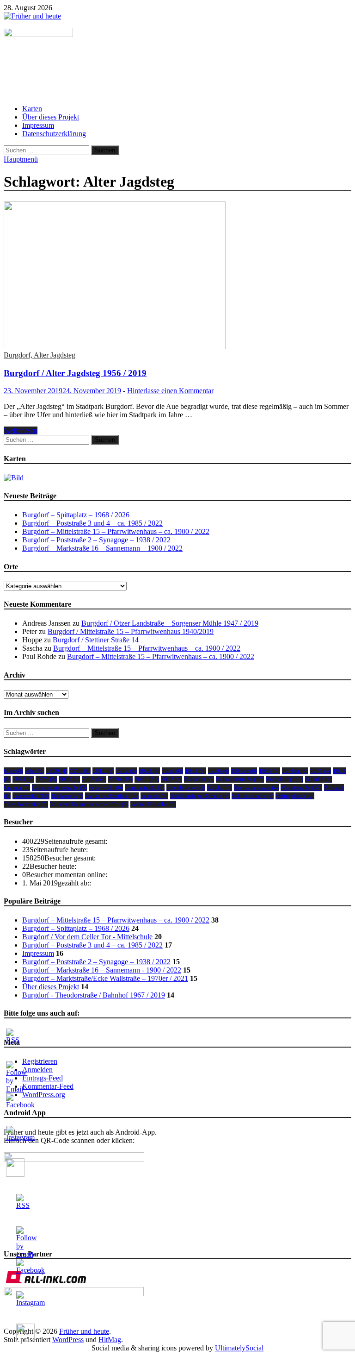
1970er (295, 770)
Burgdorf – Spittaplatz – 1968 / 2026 (75, 515)
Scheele (154, 795)
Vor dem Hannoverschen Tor (89, 804)
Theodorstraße (26, 804)
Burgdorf (284, 779)
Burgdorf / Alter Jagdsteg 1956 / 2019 (75, 373)
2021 (147, 779)
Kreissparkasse (256, 787)
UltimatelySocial (239, 1348)
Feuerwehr (106, 787)
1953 (195, 770)
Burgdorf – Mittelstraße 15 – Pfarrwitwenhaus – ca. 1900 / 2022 (115, 531)
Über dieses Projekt (50, 117)
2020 (120, 779)
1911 (103, 770)
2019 (94, 779)
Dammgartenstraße (59, 787)
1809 (56, 770)
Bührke (318, 779)
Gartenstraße (145, 787)
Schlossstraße (253, 795)
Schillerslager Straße (200, 795)
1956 (218, 770)
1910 (80, 770)
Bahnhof (199, 779)
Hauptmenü (21, 159)
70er (34, 770)
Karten (32, 109)
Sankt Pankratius (112, 795)
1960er (244, 770)
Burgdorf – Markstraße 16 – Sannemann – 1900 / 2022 (102, 548)
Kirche (219, 787)
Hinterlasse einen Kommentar (170, 391)
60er (13, 770)
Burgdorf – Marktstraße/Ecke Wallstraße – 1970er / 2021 (105, 978)
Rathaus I (67, 795)
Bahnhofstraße (240, 779)
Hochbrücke (185, 787)
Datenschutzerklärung (54, 134)
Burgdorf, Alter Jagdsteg (39, 355)
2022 (171, 779)
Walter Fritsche (153, 804)
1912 (126, 770)
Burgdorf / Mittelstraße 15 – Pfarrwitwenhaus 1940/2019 (131, 631)
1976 (46, 779)
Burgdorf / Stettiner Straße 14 (96, 640)
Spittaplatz (294, 795)
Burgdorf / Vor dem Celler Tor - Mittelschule (87, 937)
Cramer (17, 787)
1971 (320, 770)
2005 (69, 779)
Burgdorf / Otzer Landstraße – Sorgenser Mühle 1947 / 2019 (169, 623)
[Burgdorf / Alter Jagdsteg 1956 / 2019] (177, 276)
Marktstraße (301, 787)
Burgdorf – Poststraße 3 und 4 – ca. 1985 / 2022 (92, 523)
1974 (23, 779)
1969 (269, 770)
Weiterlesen (20, 430)
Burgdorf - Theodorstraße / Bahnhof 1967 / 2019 (93, 995)
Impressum (38, 125)
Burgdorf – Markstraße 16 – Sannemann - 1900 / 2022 (101, 970)
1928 (149, 770)
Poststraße (30, 795)
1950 (172, 770)
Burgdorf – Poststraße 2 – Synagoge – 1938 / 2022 (96, 540)
